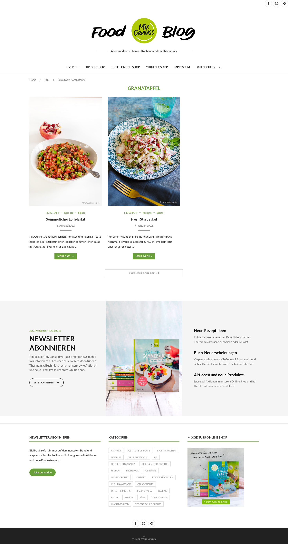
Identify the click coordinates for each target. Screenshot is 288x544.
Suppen (129, 497)
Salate (114, 497)
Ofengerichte (145, 484)
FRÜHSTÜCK (132, 470)
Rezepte (71, 67)
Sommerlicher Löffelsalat (65, 219)
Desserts (116, 457)
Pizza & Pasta (144, 491)
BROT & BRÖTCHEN (166, 450)
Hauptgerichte (119, 477)
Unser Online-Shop (125, 67)
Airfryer (116, 450)
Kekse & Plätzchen (162, 477)
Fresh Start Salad (144, 219)
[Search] (220, 67)
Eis (155, 457)
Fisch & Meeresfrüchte (155, 464)
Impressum (182, 67)
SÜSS (142, 497)
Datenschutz (206, 67)
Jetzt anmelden (43, 472)
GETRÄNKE (150, 470)
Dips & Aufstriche (138, 457)
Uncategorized (120, 504)
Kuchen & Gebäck (121, 484)
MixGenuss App (157, 67)
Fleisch (115, 470)
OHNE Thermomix (120, 491)
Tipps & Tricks (96, 67)
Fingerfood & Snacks (123, 464)
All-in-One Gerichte (139, 450)
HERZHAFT (140, 477)
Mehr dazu (64, 256)
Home (32, 79)
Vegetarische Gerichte (148, 504)
